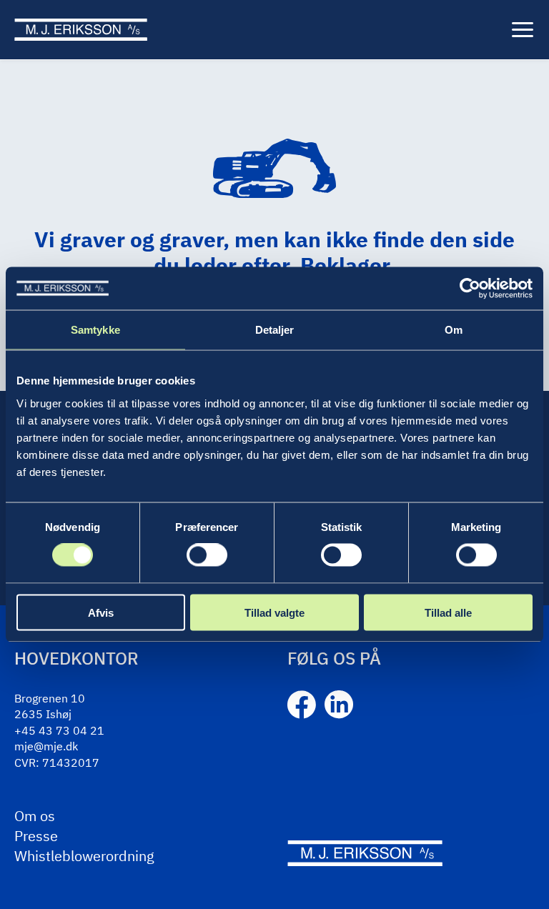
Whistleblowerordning (84, 855)
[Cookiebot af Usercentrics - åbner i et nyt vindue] (470, 288)
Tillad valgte (274, 612)
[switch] (207, 555)
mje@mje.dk (46, 746)
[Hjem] (80, 29)
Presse (36, 835)
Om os (34, 815)
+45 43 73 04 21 (59, 730)
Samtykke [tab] (95, 330)
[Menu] (522, 30)
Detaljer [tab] (275, 330)
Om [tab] (454, 330)
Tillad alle (448, 612)
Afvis (101, 612)
